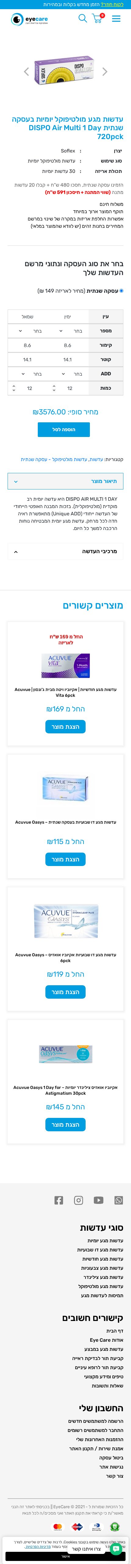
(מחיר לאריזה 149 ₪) (77, 291)
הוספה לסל (63, 429)
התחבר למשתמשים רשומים (95, 1430)
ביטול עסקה (111, 1458)
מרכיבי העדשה (99, 551)
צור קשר (114, 1476)
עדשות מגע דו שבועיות (100, 1250)
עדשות (96, 459)
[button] (116, 1549)
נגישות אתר (111, 1467)
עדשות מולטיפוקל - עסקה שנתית (54, 459)
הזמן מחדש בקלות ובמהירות (83, 4)
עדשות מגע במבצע (103, 1349)
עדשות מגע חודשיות (102, 1259)
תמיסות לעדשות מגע (102, 1295)
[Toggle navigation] (116, 18)
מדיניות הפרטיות (38, 1546)
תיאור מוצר (104, 481)
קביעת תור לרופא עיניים (99, 1367)
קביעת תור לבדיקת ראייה (97, 1358)
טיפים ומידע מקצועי (103, 1377)
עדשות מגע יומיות (105, 1241)
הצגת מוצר (65, 726)
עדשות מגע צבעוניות (102, 1268)
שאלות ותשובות (107, 1386)
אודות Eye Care (106, 1340)
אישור (65, 1556)
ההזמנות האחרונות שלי (99, 1439)
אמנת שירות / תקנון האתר (96, 1448)
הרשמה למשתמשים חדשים (95, 1421)
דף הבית (114, 1331)
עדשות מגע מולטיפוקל (100, 1286)
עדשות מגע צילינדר (103, 1277)
